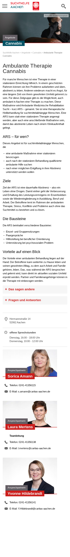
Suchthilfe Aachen (11, 53)
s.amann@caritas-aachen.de (34, 391)
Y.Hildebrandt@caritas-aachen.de (36, 508)
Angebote (25, 53)
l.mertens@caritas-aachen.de (34, 448)
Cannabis (36, 53)
